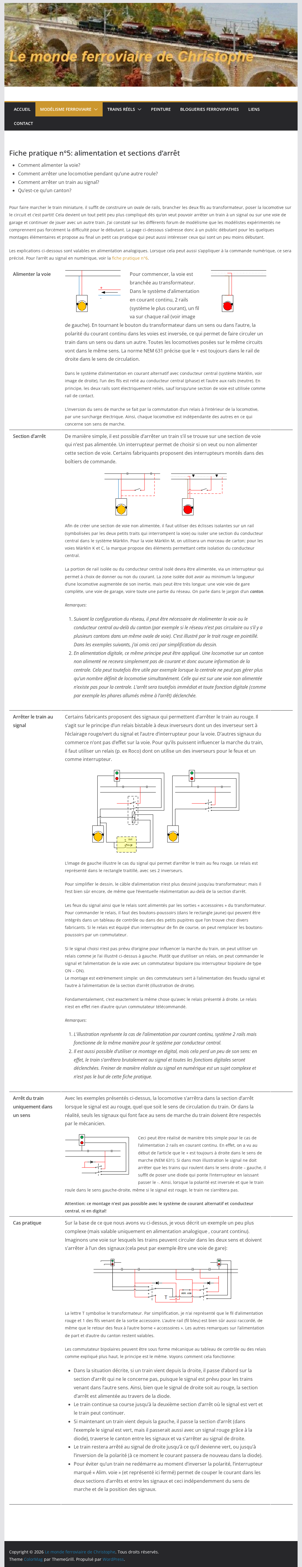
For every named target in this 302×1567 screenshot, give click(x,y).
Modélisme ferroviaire (65, 109)
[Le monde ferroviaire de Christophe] (150, 7)
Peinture (161, 109)
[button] (94, 109)
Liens (254, 109)
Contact (23, 123)
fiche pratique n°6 (130, 258)
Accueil (22, 109)
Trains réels (121, 109)
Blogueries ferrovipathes (209, 109)
